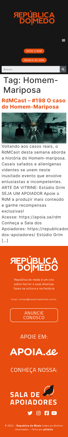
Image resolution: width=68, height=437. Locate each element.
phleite (48, 429)
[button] (63, 40)
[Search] (63, 69)
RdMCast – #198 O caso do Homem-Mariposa (34, 103)
